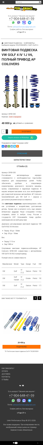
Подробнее (21, 347)
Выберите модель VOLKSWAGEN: (14, 45)
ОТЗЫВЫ (5, 380)
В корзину (26, 132)
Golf (29, 45)
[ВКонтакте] (3, 146)
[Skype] (14, 146)
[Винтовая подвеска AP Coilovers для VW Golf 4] (21, 91)
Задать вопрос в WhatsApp (18, 137)
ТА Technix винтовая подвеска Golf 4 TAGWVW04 (21, 351)
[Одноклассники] (17, 146)
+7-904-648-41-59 (21, 18)
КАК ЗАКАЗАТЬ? (8, 368)
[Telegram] (11, 146)
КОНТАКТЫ (6, 377)
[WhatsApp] (9, 146)
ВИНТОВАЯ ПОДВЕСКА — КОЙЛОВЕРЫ (19, 43)
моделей (15, 212)
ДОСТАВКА (6, 374)
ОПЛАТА (5, 371)
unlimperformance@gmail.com (24, 27)
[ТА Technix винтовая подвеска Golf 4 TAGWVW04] (21, 321)
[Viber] (6, 146)
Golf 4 (35, 45)
